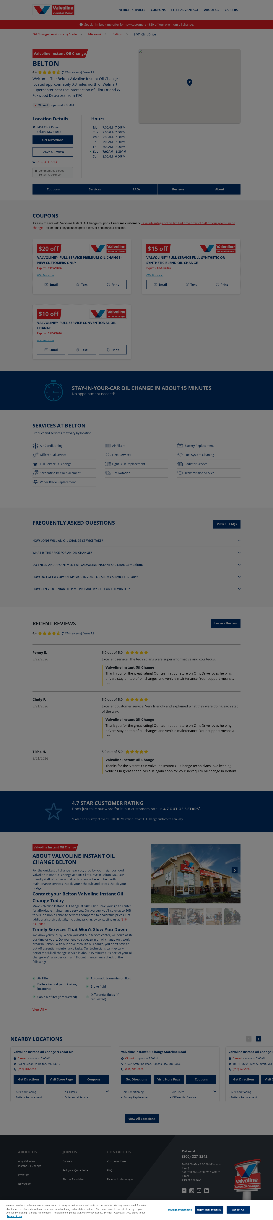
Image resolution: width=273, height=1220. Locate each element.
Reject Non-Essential (209, 1209)
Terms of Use (14, 1216)
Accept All (238, 1209)
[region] (136, 1210)
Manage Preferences (180, 1209)
